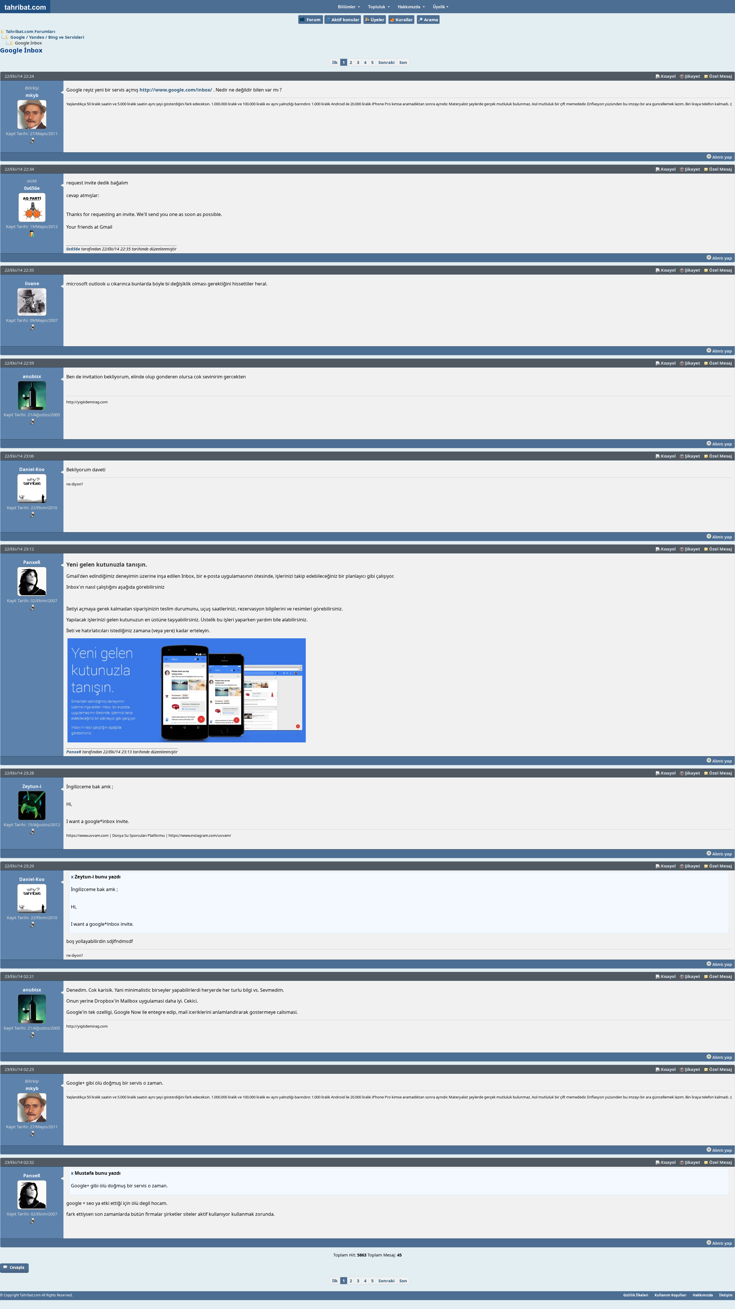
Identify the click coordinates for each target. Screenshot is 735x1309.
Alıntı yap (721, 157)
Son (403, 62)
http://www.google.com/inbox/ (176, 90)
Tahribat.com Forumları (30, 31)
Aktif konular (345, 19)
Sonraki (386, 62)
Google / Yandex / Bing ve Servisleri (47, 37)
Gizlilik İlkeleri (635, 1295)
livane (32, 283)
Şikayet (692, 76)
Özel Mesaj (720, 76)
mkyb (32, 95)
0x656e (32, 188)
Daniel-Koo (32, 469)
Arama (431, 19)
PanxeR (31, 562)
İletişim (726, 1295)
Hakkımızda (703, 1295)
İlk (335, 62)
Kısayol (668, 76)
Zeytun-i (31, 786)
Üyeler (377, 19)
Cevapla (17, 1267)
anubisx (32, 376)
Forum (313, 19)
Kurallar (404, 19)
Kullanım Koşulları (670, 1295)
